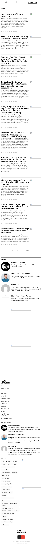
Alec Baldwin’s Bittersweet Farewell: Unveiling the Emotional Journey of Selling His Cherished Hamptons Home (15, 136)
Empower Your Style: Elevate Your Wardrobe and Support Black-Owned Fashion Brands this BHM (14, 60)
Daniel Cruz (15, 285)
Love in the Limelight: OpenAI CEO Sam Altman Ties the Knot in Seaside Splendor (14, 207)
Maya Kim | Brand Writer (21, 296)
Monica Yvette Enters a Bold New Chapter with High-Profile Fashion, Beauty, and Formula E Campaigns (24, 453)
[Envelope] (23, 537)
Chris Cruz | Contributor (20, 273)
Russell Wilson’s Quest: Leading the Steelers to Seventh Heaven (14, 37)
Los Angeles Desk (7, 31)
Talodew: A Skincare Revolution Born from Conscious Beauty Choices (25, 299)
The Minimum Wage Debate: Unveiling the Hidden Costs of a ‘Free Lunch (15, 182)
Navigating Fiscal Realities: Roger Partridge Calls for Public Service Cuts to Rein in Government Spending (15, 110)
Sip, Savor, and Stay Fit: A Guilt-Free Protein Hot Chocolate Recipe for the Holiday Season (14, 160)
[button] (39, 3)
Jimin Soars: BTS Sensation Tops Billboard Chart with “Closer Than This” (15, 231)
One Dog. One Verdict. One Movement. (12, 15)
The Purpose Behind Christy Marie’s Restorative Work (22, 265)
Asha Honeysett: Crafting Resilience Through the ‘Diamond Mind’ (25, 277)
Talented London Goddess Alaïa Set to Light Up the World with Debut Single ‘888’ (23, 441)
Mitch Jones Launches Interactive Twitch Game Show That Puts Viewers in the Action (24, 430)
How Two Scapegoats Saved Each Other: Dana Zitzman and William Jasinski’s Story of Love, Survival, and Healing (26, 289)
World (15, 31)
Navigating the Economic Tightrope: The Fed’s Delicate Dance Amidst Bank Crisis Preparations (14, 85)
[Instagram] (19, 537)
